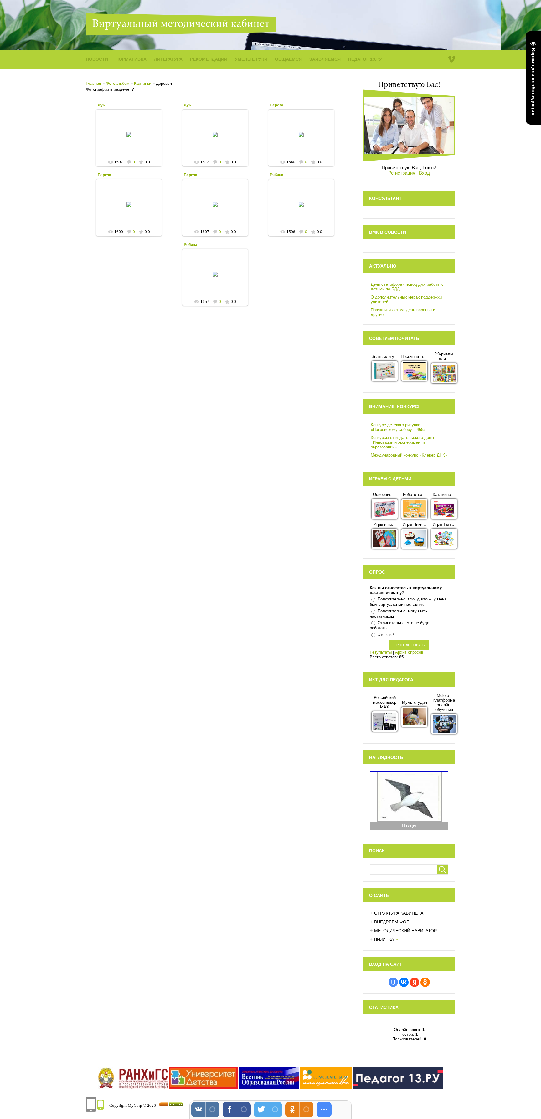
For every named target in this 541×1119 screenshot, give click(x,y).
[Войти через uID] (393, 982)
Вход (424, 173)
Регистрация (401, 173)
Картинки (142, 83)
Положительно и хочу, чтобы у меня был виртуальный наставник (408, 602)
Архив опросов (409, 652)
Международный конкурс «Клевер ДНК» (409, 455)
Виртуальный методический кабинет (181, 24)
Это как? (386, 634)
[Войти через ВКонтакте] (404, 982)
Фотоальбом (117, 83)
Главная (93, 83)
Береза (276, 105)
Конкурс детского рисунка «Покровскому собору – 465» (398, 427)
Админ (131, 139)
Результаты (381, 652)
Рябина (276, 175)
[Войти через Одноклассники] (425, 982)
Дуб (101, 105)
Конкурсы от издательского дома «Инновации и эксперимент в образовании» (402, 442)
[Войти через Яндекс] (414, 982)
